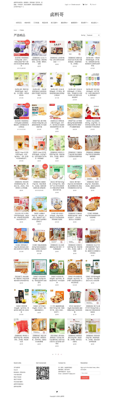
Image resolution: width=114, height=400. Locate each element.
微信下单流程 (17, 379)
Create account (75, 4)
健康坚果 (74, 23)
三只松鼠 (36, 23)
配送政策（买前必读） (20, 372)
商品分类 (45, 23)
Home (15, 30)
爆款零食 (64, 23)
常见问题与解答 (18, 382)
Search (16, 370)
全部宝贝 (19, 23)
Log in (66, 4)
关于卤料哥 (17, 367)
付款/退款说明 (18, 374)
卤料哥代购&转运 (18, 384)
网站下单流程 (17, 377)
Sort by (83, 35)
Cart (86, 4)
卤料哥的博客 (17, 386)
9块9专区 (27, 23)
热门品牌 (54, 23)
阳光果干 (84, 23)
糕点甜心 (94, 23)
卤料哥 (57, 14)
